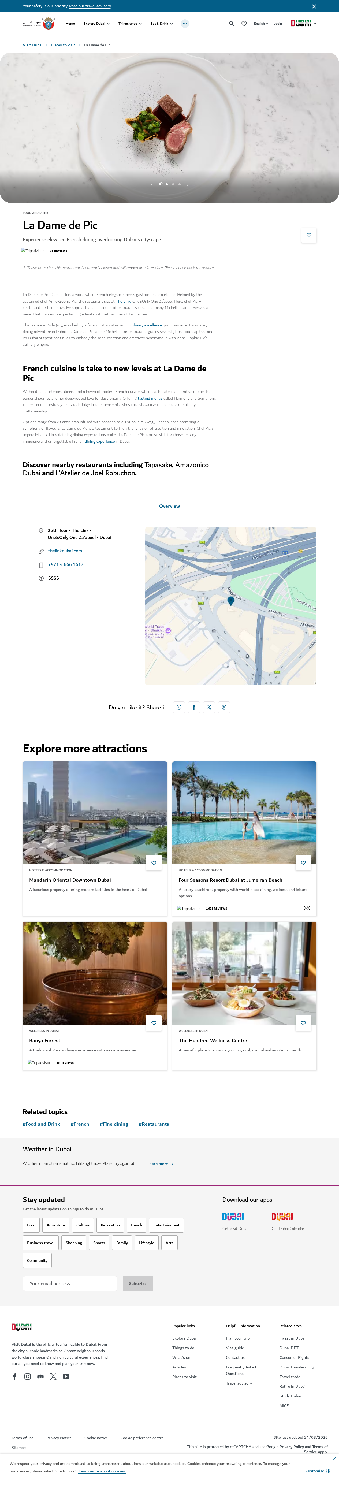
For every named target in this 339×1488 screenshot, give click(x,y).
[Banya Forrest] (95, 973)
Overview (169, 506)
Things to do (127, 23)
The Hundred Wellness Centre (213, 1041)
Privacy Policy (292, 1446)
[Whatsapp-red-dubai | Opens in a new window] (179, 707)
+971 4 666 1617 (66, 564)
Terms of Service (316, 1449)
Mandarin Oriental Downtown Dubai (70, 880)
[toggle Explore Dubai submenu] (108, 24)
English (259, 23)
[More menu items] (185, 23)
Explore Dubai (94, 23)
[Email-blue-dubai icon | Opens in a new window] (224, 707)
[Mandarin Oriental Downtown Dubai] (95, 813)
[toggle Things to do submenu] (140, 24)
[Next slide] (151, 184)
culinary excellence (146, 325)
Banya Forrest (44, 1041)
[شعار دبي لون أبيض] (22, 1328)
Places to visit (63, 45)
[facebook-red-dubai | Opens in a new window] (194, 707)
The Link (123, 301)
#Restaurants (154, 1124)
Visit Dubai (32, 45)
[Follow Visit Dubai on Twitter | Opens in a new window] (53, 1376)
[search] (232, 23)
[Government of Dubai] (39, 23)
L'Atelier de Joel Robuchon (95, 473)
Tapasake (158, 465)
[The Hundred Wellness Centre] (244, 973)
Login (278, 23)
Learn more (157, 1163)
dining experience (100, 441)
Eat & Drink (159, 23)
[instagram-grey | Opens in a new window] (27, 1376)
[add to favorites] (308, 235)
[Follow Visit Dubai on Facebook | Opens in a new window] (15, 1376)
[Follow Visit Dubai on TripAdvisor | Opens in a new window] (40, 1376)
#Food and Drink (41, 1124)
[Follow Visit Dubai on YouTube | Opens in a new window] (66, 1376)
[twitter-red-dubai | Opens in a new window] (209, 707)
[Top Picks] (244, 23)
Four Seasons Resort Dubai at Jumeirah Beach (230, 880)
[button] (318, 1471)
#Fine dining (114, 1124)
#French (80, 1124)
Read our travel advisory (90, 5)
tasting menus (150, 398)
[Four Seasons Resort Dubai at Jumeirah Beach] (244, 813)
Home (70, 23)
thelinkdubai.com (65, 551)
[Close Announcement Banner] (314, 6)
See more (40, 1084)
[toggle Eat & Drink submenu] (171, 24)
